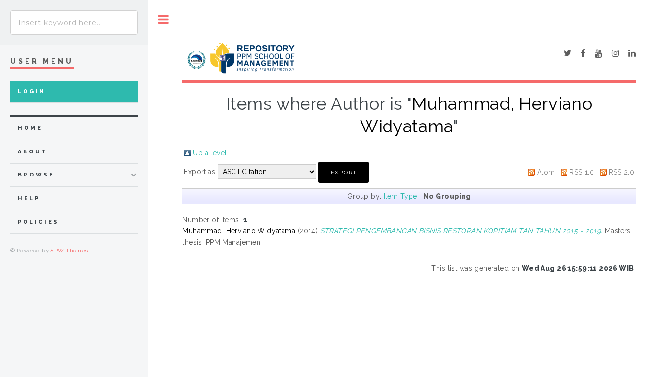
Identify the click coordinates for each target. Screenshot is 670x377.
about (33, 152)
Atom (546, 172)
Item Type (400, 196)
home (30, 128)
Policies (38, 222)
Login (32, 91)
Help (29, 198)
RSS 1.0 (581, 172)
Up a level (210, 153)
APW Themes (69, 250)
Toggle (163, 19)
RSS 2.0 (621, 172)
